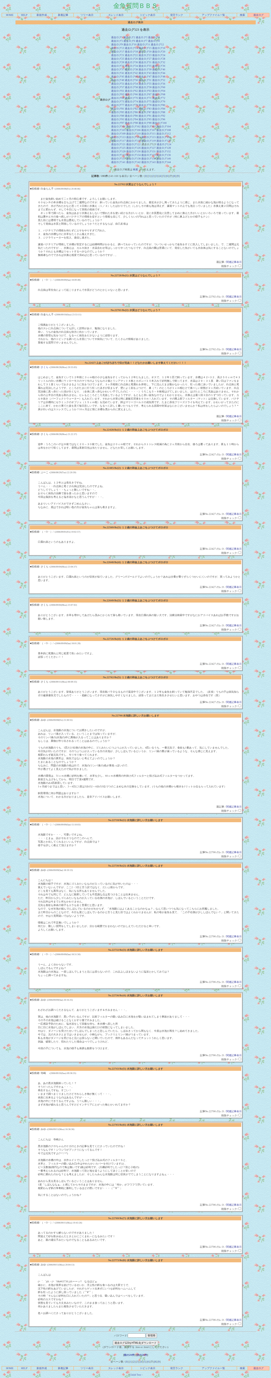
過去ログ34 (131, 65)
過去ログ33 (117, 65)
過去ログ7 (141, 40)
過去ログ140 (163, 158)
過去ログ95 (145, 119)
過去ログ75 (145, 101)
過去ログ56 (158, 83)
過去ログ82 (131, 108)
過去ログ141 (118, 162)
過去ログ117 (118, 140)
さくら (44, 367)
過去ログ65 (117, 94)
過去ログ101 (118, 126)
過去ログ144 (163, 162)
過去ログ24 (158, 55)
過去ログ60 (158, 87)
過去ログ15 (145, 48)
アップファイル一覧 (213, 14)
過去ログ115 (148, 137)
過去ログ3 (141, 37)
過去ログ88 (158, 112)
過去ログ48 (158, 76)
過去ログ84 (158, 108)
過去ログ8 (154, 40)
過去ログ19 (145, 51)
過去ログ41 (117, 73)
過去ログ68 (158, 94)
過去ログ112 (163, 133)
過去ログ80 (158, 105)
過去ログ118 (133, 140)
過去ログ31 (145, 62)
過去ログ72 (158, 97)
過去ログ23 (145, 55)
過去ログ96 (158, 119)
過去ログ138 (133, 158)
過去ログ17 (117, 51)
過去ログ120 (163, 140)
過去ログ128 (163, 147)
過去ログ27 (145, 58)
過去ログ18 (131, 51)
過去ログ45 (117, 76)
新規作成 (42, 14)
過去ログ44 (158, 73)
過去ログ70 (131, 97)
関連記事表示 (234, 261)
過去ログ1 (117, 37)
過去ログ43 (145, 73)
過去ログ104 (163, 126)
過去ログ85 (117, 112)
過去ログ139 (148, 158)
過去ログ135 (148, 155)
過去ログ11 (143, 44)
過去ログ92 (158, 115)
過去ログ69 (117, 97)
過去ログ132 (163, 151)
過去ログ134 (133, 155)
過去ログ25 (117, 58)
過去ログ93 (117, 119)
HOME (9, 14)
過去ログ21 (117, 55)
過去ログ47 (145, 76)
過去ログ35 (145, 65)
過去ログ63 (145, 90)
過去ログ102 (133, 126)
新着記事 (63, 14)
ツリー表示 (87, 14)
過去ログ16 (158, 48)
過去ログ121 (118, 144)
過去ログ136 (163, 155)
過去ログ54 (131, 83)
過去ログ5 (117, 40)
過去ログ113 (118, 137)
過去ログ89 (117, 115)
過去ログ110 (133, 133)
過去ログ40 (158, 69)
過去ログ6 (129, 40)
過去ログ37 (117, 69)
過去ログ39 (145, 69)
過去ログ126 (133, 147)
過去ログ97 (117, 122)
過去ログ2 (129, 37)
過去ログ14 (131, 48)
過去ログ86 (131, 112)
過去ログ (258, 14)
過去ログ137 (118, 158)
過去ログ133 (118, 155)
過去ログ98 (131, 122)
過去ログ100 (159, 122)
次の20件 (142, 1354)
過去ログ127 (148, 147)
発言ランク (176, 14)
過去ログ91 (145, 115)
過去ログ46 (131, 76)
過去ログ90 (131, 115)
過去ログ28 (158, 58)
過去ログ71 (145, 97)
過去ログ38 (131, 69)
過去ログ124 (164, 144)
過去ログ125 (118, 147)
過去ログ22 (131, 55)
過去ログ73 (117, 101)
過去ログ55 (145, 83)
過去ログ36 (158, 65)
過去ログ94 (131, 119)
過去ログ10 (129, 44)
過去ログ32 (158, 62)
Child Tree (135, 1374)
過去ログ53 (117, 83)
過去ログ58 (131, 87)
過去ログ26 (131, 58)
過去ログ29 (117, 62)
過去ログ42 (131, 73)
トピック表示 (147, 14)
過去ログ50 (131, 80)
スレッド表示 (116, 14)
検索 (242, 14)
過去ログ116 (163, 137)
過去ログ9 (117, 44)
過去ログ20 (158, 51)
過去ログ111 (148, 133)
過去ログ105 (118, 130)
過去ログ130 (133, 151)
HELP (24, 14)
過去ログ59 (145, 87)
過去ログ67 (145, 94)
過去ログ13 (117, 48)
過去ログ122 (133, 144)
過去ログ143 (148, 162)
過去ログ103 (148, 126)
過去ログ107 (148, 130)
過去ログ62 (131, 90)
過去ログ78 (131, 105)
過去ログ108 (163, 130)
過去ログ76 (158, 101)
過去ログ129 (118, 151)
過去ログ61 (117, 90)
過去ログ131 (148, 151)
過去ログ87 (145, 112)
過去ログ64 (158, 90)
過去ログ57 (117, 87)
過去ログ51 (145, 80)
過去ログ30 (131, 62)
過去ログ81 (117, 108)
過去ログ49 (117, 80)
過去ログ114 (133, 137)
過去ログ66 (131, 94)
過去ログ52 (158, 80)
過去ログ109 (118, 133)
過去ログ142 (133, 162)
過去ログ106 (133, 130)
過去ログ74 (131, 101)
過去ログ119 (148, 140)
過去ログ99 (145, 122)
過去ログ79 (145, 105)
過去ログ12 (157, 44)
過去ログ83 (145, 108)
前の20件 (129, 1354)
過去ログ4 (154, 37)
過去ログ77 (117, 105)
